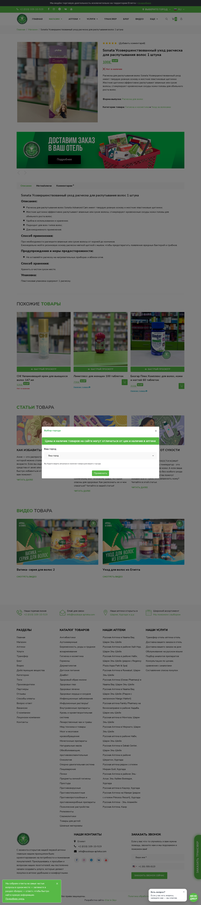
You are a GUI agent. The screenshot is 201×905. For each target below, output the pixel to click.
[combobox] (100, 455)
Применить (100, 473)
